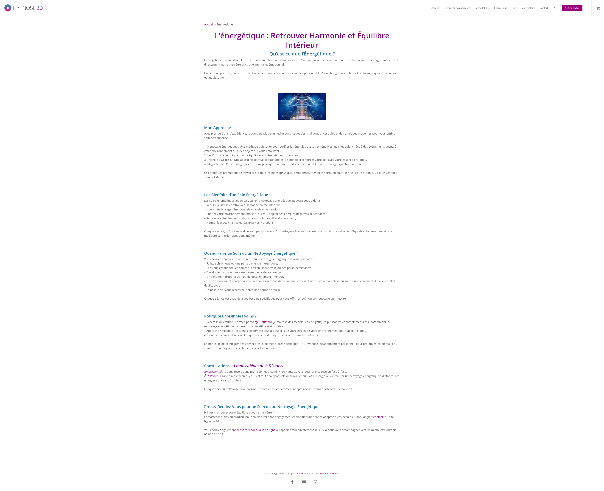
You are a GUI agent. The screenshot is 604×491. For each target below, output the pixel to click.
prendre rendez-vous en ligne (256, 430)
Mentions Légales (329, 473)
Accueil (209, 24)
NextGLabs (304, 473)
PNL (302, 344)
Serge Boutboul (261, 322)
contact (378, 417)
